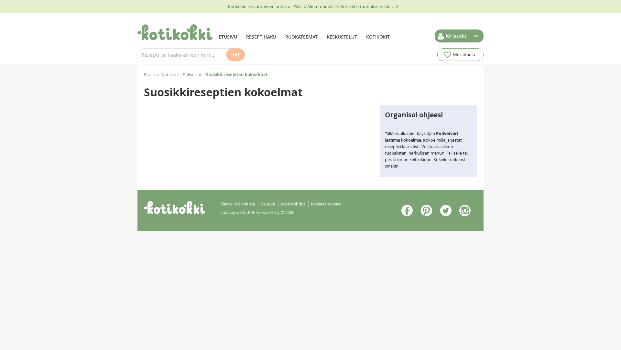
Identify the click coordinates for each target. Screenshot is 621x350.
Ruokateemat (301, 37)
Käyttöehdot (293, 204)
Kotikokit (378, 37)
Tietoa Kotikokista (238, 204)
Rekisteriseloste (326, 204)
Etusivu (228, 37)
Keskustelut (342, 37)
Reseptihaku (261, 37)
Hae (235, 55)
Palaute (268, 204)
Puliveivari (192, 74)
